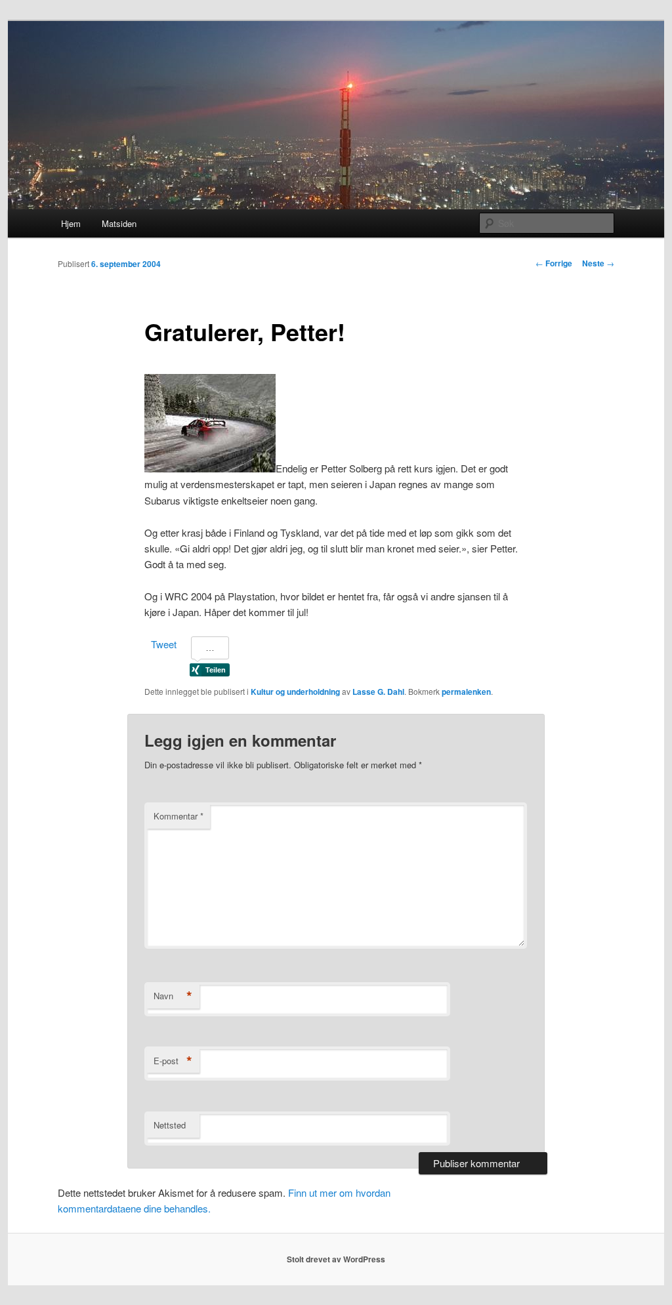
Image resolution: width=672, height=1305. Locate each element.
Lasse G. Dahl (378, 691)
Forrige (554, 263)
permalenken (466, 691)
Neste (598, 263)
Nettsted (170, 1125)
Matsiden (119, 223)
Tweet (164, 644)
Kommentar (178, 816)
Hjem (71, 223)
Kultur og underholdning (295, 691)
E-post (173, 1060)
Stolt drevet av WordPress (336, 1259)
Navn (173, 995)
